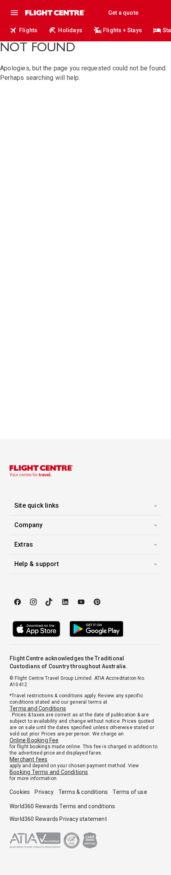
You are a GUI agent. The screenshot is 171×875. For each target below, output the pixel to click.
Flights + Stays (122, 30)
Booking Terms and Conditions (49, 772)
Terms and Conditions (38, 708)
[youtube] (81, 602)
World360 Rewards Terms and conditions (62, 806)
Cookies (20, 792)
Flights (28, 30)
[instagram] (33, 602)
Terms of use (130, 792)
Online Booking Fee (34, 740)
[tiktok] (49, 602)
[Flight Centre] (55, 13)
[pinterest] (97, 602)
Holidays (70, 30)
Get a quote (123, 13)
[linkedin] (65, 602)
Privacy (44, 792)
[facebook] (17, 602)
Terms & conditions (83, 792)
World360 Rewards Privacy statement (58, 819)
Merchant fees (29, 759)
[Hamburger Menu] (14, 12)
